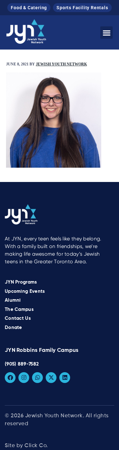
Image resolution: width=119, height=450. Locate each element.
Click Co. (36, 445)
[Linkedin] (64, 377)
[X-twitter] (51, 377)
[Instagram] (23, 377)
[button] (106, 32)
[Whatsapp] (37, 377)
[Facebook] (10, 377)
